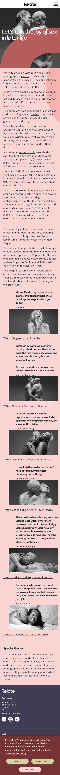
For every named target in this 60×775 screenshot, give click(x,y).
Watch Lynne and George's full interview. (27, 459)
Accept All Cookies (42, 761)
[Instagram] (10, 719)
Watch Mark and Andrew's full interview (27, 405)
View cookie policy (16, 753)
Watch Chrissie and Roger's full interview (28, 577)
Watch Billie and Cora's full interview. (25, 634)
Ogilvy (35, 114)
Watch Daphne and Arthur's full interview (28, 509)
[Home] (30, 691)
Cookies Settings (30, 769)
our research (27, 152)
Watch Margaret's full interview (22, 338)
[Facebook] (4, 719)
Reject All (17, 761)
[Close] (57, 739)
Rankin (25, 76)
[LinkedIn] (17, 719)
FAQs (4, 734)
